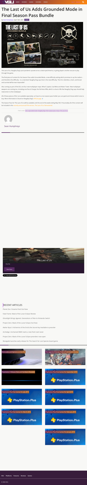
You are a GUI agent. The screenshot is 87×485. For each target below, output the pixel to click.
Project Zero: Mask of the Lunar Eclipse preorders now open (24, 337)
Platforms (9, 476)
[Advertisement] (43, 235)
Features (38, 2)
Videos (45, 2)
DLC (27, 110)
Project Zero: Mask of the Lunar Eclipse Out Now (20, 323)
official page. (38, 99)
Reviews (24, 2)
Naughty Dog (41, 110)
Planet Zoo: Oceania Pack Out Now (15, 309)
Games (30, 476)
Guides (31, 2)
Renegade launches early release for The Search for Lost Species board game (30, 341)
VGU (2, 476)
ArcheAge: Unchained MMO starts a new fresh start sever (23, 332)
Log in (73, 2)
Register (78, 2)
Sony (58, 110)
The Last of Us (63, 110)
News (17, 2)
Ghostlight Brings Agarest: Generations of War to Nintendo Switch (26, 318)
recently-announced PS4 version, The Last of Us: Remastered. (33, 105)
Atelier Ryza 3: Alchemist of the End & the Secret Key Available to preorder (29, 327)
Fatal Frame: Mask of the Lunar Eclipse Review (19, 314)
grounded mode (33, 110)
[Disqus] (43, 157)
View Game (9, 269)
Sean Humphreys (8, 20)
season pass (52, 110)
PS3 (47, 110)
